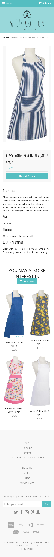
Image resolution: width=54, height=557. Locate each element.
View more (27, 281)
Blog (27, 477)
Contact (27, 473)
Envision (30, 549)
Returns (27, 452)
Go (46, 504)
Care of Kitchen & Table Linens (27, 457)
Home (6, 37)
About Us (27, 468)
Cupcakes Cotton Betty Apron (14, 410)
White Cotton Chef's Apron (40, 413)
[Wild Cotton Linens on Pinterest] (32, 512)
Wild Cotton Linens (18, 542)
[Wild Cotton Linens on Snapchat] (38, 512)
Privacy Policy (27, 482)
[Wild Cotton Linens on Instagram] (27, 512)
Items (46, 3)
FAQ (27, 443)
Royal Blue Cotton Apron (14, 344)
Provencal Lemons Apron (40, 342)
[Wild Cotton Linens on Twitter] (16, 512)
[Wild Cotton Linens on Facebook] (21, 512)
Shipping (27, 448)
